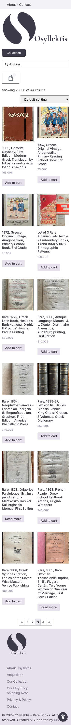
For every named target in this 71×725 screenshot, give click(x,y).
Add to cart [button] (13, 183)
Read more (13, 519)
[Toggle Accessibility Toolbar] (63, 717)
